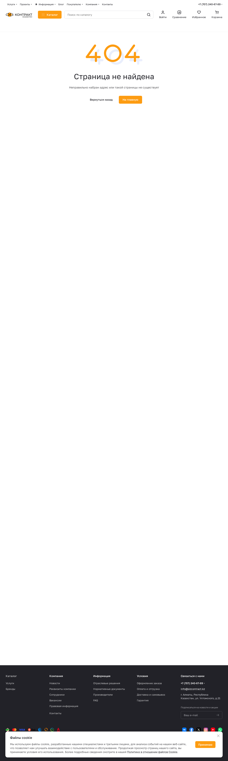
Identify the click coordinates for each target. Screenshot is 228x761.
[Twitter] (199, 730)
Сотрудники (57, 694)
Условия (142, 676)
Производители (103, 694)
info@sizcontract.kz (193, 688)
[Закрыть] (218, 736)
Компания (56, 676)
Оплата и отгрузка (148, 688)
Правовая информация (63, 706)
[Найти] (148, 14)
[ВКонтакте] (184, 730)
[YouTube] (213, 730)
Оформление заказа (149, 683)
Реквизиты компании (62, 688)
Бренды (10, 688)
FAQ (95, 700)
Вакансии (55, 700)
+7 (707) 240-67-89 (209, 4)
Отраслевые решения (106, 683)
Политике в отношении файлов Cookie (152, 751)
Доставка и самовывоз (151, 694)
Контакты (55, 713)
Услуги (10, 683)
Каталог (11, 676)
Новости (54, 683)
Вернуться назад (101, 99)
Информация (101, 676)
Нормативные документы (109, 688)
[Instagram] (206, 730)
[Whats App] (220, 730)
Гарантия (143, 700)
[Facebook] (191, 730)
